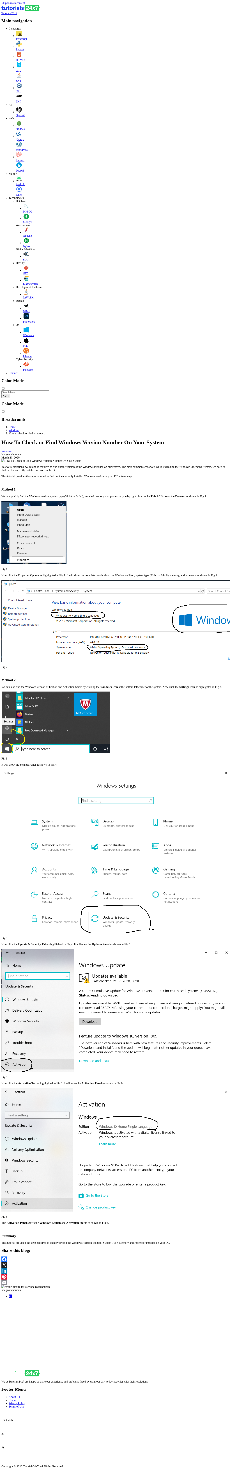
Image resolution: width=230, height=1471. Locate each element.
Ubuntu (27, 356)
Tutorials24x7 (9, 13)
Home (12, 426)
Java (18, 80)
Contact (13, 373)
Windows (28, 335)
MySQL (28, 211)
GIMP (26, 311)
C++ (18, 91)
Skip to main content (13, 2)
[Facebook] (115, 1259)
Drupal (20, 170)
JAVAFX (28, 297)
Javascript (21, 38)
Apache (27, 235)
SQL (18, 70)
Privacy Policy (17, 1403)
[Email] (115, 1282)
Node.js (20, 128)
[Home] (20, 10)
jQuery (20, 139)
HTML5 (21, 59)
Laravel (20, 160)
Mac (25, 345)
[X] (115, 1265)
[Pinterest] (115, 1277)
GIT (25, 273)
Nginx (26, 246)
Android (20, 184)
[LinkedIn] (115, 1271)
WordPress (22, 149)
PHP (18, 101)
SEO (26, 259)
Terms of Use (16, 1406)
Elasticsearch (30, 283)
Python (20, 49)
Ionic (19, 194)
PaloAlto (28, 369)
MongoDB (29, 221)
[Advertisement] (109, 1326)
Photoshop (29, 321)
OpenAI (20, 115)
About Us (14, 1396)
